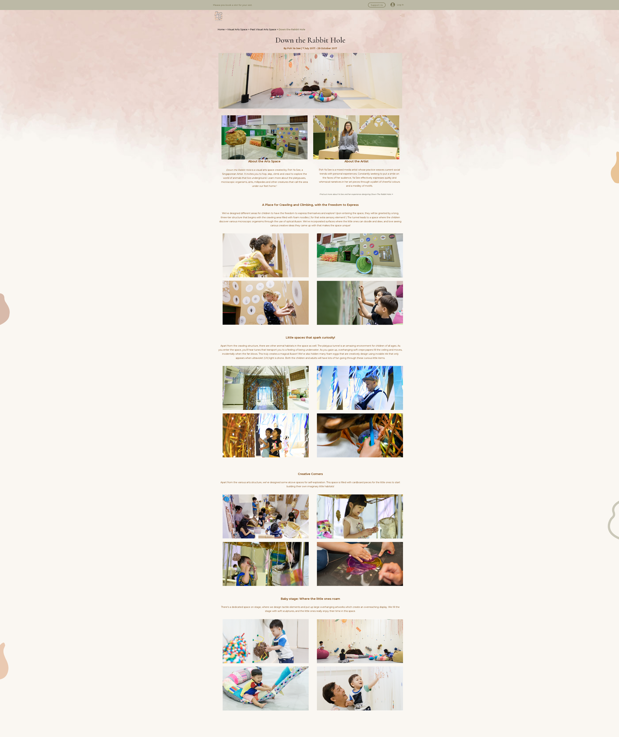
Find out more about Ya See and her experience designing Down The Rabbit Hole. (355, 194)
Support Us (377, 5)
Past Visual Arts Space (263, 29)
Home (221, 29)
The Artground (218, 16)
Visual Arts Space (237, 29)
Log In (400, 4)
